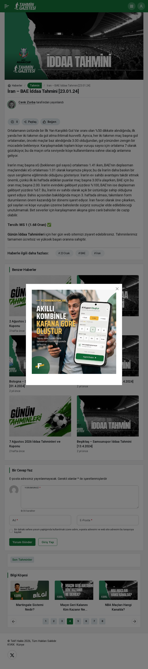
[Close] (117, 289)
